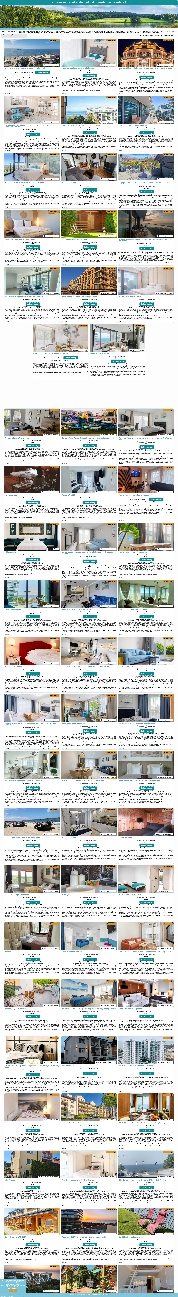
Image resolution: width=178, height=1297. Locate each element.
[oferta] (44, 65)
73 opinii (157, 620)
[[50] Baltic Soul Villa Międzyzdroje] (146, 993)
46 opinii (107, 1248)
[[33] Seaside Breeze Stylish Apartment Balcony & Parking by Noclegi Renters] (32, 708)
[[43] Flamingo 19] (89, 879)
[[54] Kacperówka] (32, 1107)
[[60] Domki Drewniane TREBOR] (32, 1221)
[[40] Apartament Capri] (89, 822)
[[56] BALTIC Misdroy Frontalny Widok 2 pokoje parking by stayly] (146, 1107)
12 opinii (108, 449)
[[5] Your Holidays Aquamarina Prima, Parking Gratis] (89, 110)
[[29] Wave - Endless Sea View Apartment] (146, 594)
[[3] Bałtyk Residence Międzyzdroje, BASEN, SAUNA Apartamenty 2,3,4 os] (146, 53)
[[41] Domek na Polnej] (146, 822)
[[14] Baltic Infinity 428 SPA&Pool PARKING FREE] (89, 281)
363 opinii (156, 308)
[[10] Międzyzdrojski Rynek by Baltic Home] (32, 224)
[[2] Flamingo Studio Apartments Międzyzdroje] (89, 53)
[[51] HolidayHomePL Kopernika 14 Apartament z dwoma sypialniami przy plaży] (32, 1050)
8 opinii (42, 449)
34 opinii (101, 620)
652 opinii (39, 506)
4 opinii (103, 308)
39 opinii (157, 563)
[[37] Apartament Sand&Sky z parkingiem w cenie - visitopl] (89, 765)
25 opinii (156, 1248)
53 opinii (163, 1191)
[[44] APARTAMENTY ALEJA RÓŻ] (146, 879)
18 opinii (102, 79)
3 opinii (114, 565)
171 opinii (166, 81)
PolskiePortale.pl (10, 1296)
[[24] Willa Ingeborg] (32, 537)
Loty (32, 29)
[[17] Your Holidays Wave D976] (117, 338)
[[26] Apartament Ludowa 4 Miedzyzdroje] (146, 537)
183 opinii (165, 963)
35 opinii (126, 365)
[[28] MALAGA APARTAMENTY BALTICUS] (89, 594)
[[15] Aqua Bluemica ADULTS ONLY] (146, 281)
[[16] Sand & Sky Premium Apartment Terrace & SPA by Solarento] (60, 338)
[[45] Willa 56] (32, 936)
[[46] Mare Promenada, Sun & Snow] (89, 936)
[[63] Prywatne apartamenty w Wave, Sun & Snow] (32, 1279)
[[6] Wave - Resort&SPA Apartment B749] (146, 110)
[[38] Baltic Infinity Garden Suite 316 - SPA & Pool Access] (146, 765)
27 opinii (56, 138)
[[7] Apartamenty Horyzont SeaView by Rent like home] (32, 167)
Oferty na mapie (14, 29)
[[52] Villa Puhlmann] (89, 1050)
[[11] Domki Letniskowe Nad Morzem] (89, 224)
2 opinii (38, 563)
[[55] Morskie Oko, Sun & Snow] (89, 1107)
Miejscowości (23, 29)
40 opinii (96, 193)
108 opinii (37, 1191)
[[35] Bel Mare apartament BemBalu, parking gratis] (146, 708)
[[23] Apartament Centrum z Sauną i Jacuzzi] (146, 479)
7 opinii (154, 677)
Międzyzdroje (54, 40)
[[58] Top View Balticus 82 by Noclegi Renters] (89, 1164)
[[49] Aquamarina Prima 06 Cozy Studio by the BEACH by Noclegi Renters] (89, 993)
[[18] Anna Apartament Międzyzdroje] (32, 422)
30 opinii (107, 677)
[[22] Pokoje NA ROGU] (89, 479)
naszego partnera (49, 86)
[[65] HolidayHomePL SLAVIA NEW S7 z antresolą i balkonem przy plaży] (146, 1279)
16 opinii (169, 451)
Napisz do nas (106, 1294)
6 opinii (56, 1078)
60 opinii (37, 1134)
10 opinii (101, 1191)
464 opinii (36, 963)
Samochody (40, 29)
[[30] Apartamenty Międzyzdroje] (32, 651)
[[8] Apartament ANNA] (89, 167)
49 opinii (171, 252)
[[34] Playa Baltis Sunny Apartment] (89, 708)
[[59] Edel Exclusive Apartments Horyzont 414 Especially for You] (146, 1164)
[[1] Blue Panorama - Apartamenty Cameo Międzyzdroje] (32, 53)
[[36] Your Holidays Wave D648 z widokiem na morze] (32, 765)
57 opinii (99, 251)
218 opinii (47, 193)
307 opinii (155, 906)
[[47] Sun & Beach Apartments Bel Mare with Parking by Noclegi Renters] (146, 936)
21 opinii (46, 792)
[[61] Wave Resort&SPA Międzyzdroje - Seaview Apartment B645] (89, 1221)
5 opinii (96, 506)
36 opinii (47, 308)
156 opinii (155, 1020)
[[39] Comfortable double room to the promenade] (32, 822)
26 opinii (55, 736)
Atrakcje (49, 29)
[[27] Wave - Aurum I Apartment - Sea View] (32, 594)
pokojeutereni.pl (173, 0)
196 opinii (103, 136)
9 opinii (158, 136)
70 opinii (41, 1248)
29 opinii (44, 620)
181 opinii (44, 251)
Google (4, 1281)
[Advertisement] (89, 395)
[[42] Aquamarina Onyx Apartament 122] (32, 879)
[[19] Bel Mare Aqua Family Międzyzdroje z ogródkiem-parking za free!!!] (89, 422)
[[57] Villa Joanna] (32, 1164)
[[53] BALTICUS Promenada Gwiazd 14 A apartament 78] (146, 1050)
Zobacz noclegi (42, 72)
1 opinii (167, 195)
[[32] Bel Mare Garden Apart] (146, 651)
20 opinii (152, 849)
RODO (16, 1288)
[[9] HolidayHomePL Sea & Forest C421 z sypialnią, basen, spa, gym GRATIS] (146, 167)
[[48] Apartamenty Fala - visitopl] (32, 993)
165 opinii (94, 1077)
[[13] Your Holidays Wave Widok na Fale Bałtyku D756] (32, 281)
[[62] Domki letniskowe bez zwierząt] (146, 1221)
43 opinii (161, 1077)
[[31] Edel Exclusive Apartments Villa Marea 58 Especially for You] (89, 651)
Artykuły (58, 29)
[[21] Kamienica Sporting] (32, 479)
